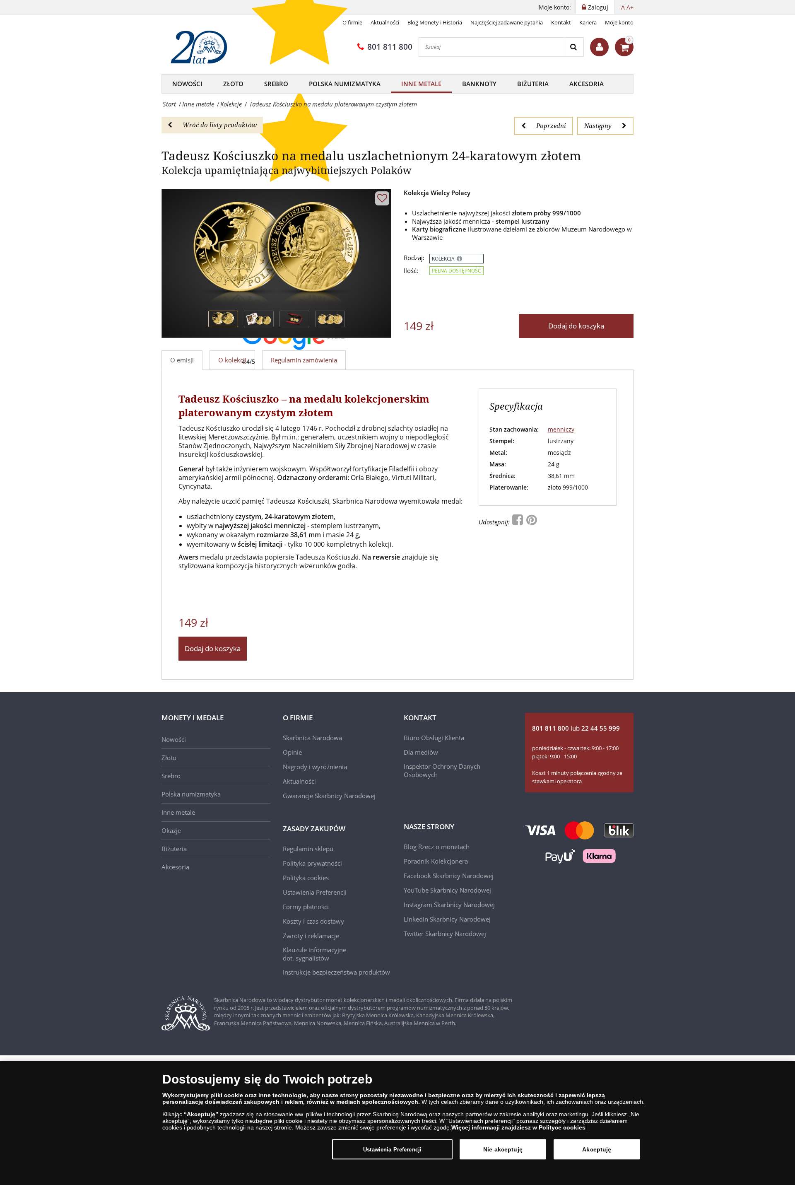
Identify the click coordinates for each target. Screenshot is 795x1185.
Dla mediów (421, 752)
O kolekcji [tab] (232, 360)
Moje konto (619, 22)
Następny (598, 125)
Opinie (292, 752)
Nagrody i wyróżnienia (315, 767)
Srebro (276, 84)
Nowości (187, 84)
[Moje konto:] (599, 47)
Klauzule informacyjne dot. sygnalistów (314, 954)
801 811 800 (389, 46)
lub (576, 728)
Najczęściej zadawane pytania (506, 22)
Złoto (233, 84)
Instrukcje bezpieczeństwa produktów (336, 972)
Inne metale (421, 84)
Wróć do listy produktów (220, 125)
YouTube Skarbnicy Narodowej (447, 890)
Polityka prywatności (312, 863)
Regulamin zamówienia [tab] (304, 360)
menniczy (561, 429)
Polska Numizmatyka (345, 84)
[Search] (574, 47)
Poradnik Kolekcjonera (436, 861)
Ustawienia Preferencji (392, 1149)
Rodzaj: (414, 258)
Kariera (588, 22)
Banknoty (479, 84)
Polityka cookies (306, 878)
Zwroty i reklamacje (311, 936)
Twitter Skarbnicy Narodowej (445, 933)
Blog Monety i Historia (434, 22)
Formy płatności (306, 907)
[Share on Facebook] (518, 522)
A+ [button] (630, 7)
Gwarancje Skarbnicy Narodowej (329, 796)
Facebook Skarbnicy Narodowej (449, 875)
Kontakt (561, 22)
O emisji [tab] (182, 360)
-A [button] (622, 7)
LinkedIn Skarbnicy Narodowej (447, 919)
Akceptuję (596, 1149)
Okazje (171, 830)
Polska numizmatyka (191, 794)
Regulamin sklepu (308, 849)
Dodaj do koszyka (576, 326)
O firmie (352, 22)
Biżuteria (533, 84)
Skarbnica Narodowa (312, 738)
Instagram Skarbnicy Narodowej (449, 904)
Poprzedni (551, 125)
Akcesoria (586, 84)
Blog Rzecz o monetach (437, 846)
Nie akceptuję (503, 1149)
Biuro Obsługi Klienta (434, 738)
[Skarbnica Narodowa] (201, 47)
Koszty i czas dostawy (313, 921)
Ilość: (411, 271)
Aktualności (385, 22)
